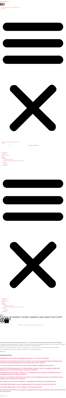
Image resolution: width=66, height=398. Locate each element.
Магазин (3, 157)
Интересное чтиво (5, 154)
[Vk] (1, 4)
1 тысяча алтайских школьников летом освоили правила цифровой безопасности (27, 365)
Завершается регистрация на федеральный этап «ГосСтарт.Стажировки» (24, 358)
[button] (33, 75)
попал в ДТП (27, 342)
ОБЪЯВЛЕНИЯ (4, 165)
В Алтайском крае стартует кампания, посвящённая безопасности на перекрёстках (28, 381)
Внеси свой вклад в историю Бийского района (11, 7)
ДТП (1, 315)
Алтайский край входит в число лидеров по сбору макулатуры (21, 387)
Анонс (3, 156)
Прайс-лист (4, 158)
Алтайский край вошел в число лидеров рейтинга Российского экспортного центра (28, 384)
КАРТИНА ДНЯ (5, 152)
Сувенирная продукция (8, 159)
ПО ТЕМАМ (4, 153)
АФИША (3, 8)
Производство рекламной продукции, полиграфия (13, 160)
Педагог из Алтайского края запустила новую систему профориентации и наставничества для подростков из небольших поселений (31, 377)
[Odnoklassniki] (3, 4)
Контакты (5, 163)
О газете (3, 161)
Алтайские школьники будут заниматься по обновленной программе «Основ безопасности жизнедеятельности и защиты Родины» (30, 373)
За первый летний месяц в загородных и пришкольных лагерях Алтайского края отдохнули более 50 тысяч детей (32, 390)
